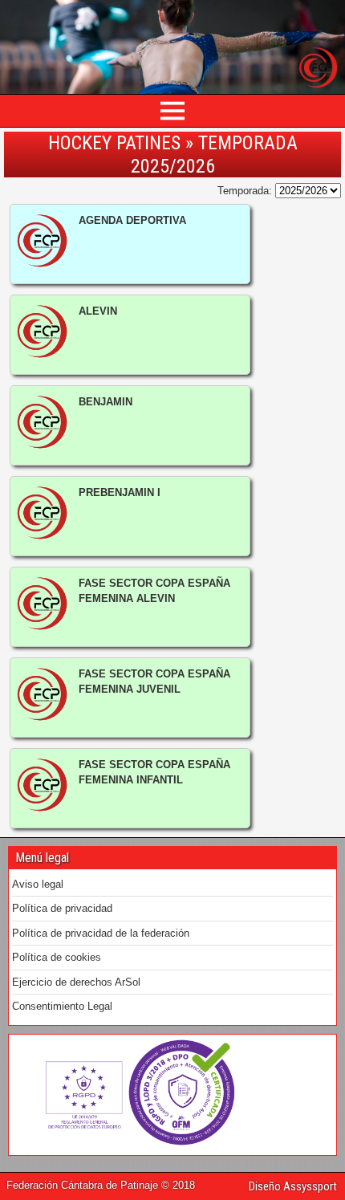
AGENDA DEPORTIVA (132, 220)
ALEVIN (98, 311)
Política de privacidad (62, 908)
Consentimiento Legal (62, 1006)
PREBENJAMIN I (119, 492)
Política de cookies (56, 957)
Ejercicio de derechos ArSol (76, 982)
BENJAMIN (105, 402)
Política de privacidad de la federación (100, 933)
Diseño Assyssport (293, 1186)
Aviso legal (37, 884)
